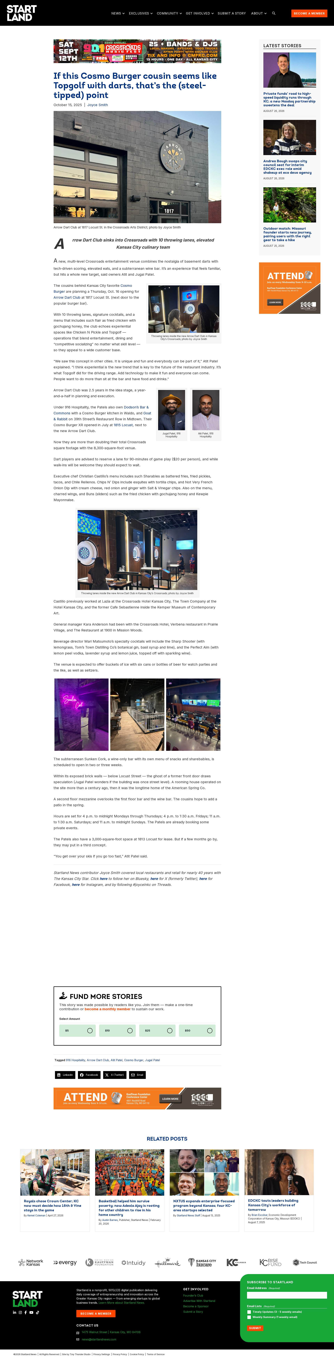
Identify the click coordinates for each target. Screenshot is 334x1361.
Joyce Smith (97, 105)
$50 (187, 1030)
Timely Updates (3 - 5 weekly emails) (277, 1311)
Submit (255, 1328)
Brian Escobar (259, 1214)
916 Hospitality (75, 1060)
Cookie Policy (137, 1354)
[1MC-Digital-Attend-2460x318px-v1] (137, 1098)
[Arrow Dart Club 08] (137, 714)
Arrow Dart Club (98, 1060)
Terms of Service (156, 1354)
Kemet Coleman (36, 1215)
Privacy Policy (120, 1354)
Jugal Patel (152, 1060)
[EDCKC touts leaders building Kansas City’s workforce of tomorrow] (279, 1172)
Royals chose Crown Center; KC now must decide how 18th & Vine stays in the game (52, 1206)
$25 (147, 1030)
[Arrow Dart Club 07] (81, 714)
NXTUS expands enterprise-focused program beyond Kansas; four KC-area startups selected (204, 1206)
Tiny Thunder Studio (80, 1354)
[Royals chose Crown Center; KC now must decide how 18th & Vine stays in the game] (55, 1172)
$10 (107, 1030)
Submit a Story (232, 13)
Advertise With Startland (199, 1301)
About (257, 13)
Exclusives (139, 13)
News (116, 13)
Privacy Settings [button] (101, 1354)
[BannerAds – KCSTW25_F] (137, 50)
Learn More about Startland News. (122, 1302)
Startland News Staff (188, 1215)
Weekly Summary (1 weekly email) (275, 1317)
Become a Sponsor (196, 1306)
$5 (67, 1030)
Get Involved (198, 13)
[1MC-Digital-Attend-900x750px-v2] (290, 264)
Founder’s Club (193, 1295)
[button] (123, 13)
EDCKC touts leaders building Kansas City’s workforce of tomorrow (273, 1205)
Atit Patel (116, 1060)
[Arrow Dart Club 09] (193, 714)
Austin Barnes (110, 1219)
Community (167, 13)
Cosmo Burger (133, 1060)
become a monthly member (108, 1009)
